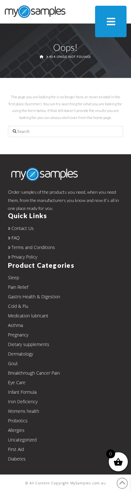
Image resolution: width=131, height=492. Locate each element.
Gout (13, 363)
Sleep (13, 277)
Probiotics (18, 421)
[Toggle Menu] (111, 21)
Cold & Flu (18, 306)
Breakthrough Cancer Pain (34, 373)
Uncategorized (22, 440)
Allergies (16, 430)
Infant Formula (22, 392)
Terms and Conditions (33, 247)
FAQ (15, 238)
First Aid (16, 449)
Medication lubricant (28, 316)
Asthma (15, 325)
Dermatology (20, 354)
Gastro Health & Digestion (34, 297)
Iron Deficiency (23, 401)
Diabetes (17, 459)
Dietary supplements (28, 344)
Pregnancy (18, 335)
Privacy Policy (24, 257)
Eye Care (16, 382)
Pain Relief (18, 287)
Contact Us (22, 228)
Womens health (23, 411)
